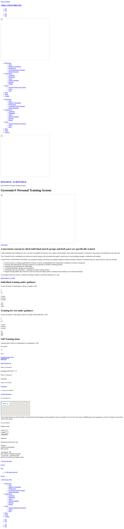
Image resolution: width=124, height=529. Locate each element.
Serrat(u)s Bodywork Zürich (17, 87)
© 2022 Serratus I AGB (6, 461)
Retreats (11, 82)
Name (3, 430)
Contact (7, 96)
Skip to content (5, 1)
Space (6, 85)
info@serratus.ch (6, 363)
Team (6, 94)
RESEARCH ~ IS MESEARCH (13, 182)
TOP (2, 468)
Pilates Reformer (14, 72)
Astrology (12, 75)
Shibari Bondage (14, 80)
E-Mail (3, 432)
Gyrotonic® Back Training (17, 70)
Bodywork (8, 63)
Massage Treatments (15, 66)
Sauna (10, 78)
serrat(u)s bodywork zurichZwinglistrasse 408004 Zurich (7, 358)
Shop (6, 92)
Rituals (11, 84)
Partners (3, 464)
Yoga (10, 65)
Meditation (12, 77)
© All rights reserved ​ (11, 472)
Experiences (8, 73)
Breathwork (12, 68)
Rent (10, 91)
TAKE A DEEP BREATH (11, 5)
